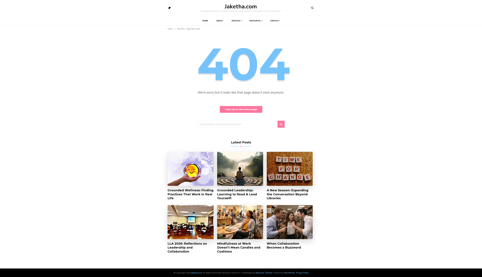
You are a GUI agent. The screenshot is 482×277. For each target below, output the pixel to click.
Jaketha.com (241, 6)
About (219, 20)
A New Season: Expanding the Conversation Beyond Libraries (287, 194)
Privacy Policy (302, 272)
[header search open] (312, 8)
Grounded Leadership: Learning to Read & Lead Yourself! (237, 194)
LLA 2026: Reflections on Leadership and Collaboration (187, 247)
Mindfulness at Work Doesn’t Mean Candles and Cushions (238, 247)
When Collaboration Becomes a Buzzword (284, 245)
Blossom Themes (264, 272)
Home (205, 20)
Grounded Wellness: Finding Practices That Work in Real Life (191, 194)
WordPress (290, 272)
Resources (255, 20)
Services (236, 20)
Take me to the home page (241, 109)
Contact (275, 20)
